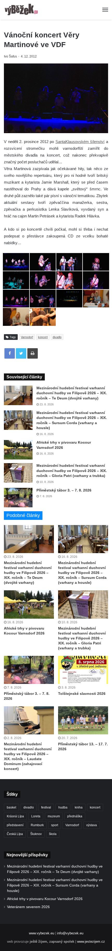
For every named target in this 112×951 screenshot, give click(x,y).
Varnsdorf (27, 337)
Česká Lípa (15, 834)
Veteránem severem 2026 (28, 907)
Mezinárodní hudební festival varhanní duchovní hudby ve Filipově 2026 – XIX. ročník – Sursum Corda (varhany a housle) (82, 573)
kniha (79, 807)
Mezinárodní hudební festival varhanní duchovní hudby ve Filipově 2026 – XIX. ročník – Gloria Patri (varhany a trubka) (71, 470)
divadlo (57, 337)
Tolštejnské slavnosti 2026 (81, 693)
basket (11, 807)
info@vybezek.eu (70, 933)
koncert (43, 337)
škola (53, 834)
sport (54, 825)
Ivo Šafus (10, 56)
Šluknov (36, 834)
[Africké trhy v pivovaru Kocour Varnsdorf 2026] (18, 450)
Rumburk (37, 825)
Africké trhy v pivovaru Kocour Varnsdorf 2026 (45, 899)
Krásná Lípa (15, 816)
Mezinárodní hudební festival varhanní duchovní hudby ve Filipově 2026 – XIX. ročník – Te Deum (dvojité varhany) (71, 393)
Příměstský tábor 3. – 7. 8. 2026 (63, 490)
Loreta (35, 816)
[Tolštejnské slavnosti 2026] (83, 670)
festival (46, 807)
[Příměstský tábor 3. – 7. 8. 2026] (18, 497)
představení (15, 825)
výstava (91, 825)
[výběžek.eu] (22, 10)
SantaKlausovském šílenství (80, 141)
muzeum (54, 816)
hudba (62, 807)
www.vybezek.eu (41, 933)
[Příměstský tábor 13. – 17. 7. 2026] (83, 720)
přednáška (74, 816)
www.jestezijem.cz (91, 941)
